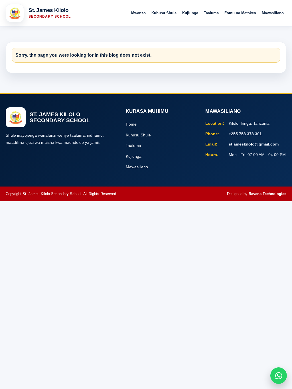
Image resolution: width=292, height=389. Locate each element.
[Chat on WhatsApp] (278, 375)
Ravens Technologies (267, 194)
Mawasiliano (273, 13)
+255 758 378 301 (245, 134)
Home (131, 124)
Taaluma (211, 13)
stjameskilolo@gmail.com (254, 144)
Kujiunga (190, 13)
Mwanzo (138, 13)
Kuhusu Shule (164, 13)
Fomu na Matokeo (240, 13)
